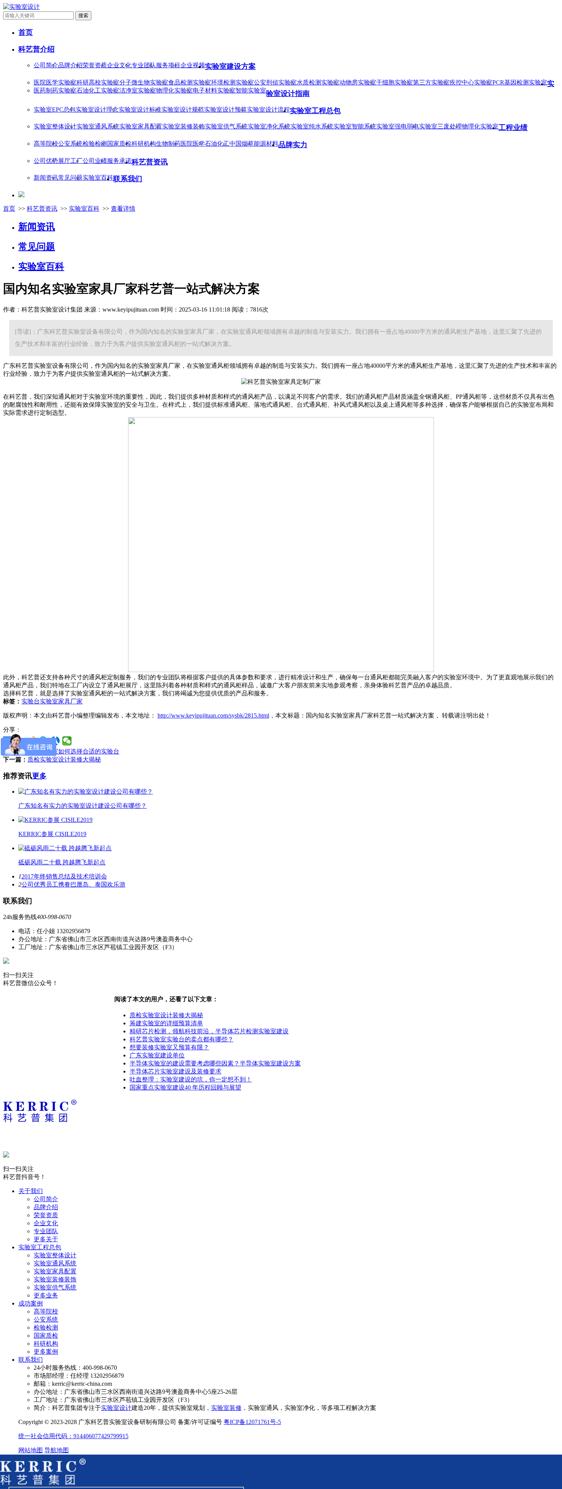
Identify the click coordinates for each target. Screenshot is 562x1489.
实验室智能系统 (354, 126)
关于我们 (30, 1191)
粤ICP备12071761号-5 (252, 1422)
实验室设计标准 (140, 109)
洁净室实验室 (137, 90)
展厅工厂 (70, 161)
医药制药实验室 (55, 90)
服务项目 (168, 65)
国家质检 (119, 143)
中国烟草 (241, 143)
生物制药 (168, 143)
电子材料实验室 (214, 90)
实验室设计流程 (268, 109)
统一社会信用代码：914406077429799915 (73, 1436)
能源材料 (266, 143)
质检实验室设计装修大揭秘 (64, 759)
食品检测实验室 (189, 82)
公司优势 (46, 161)
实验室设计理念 (97, 109)
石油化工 (217, 143)
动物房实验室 (357, 82)
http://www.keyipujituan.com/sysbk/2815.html (213, 715)
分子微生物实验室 (143, 82)
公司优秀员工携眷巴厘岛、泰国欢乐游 (73, 884)
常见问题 (70, 177)
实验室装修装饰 (183, 126)
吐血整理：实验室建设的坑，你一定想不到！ (191, 1079)
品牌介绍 (70, 65)
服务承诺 (119, 161)
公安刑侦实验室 (275, 82)
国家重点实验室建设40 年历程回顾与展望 (185, 1087)
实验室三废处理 (440, 126)
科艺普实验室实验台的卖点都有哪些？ (182, 1039)
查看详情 (123, 208)
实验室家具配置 (140, 126)
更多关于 (46, 1239)
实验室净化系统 (269, 126)
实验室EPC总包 (55, 109)
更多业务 (46, 1295)
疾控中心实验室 (471, 82)
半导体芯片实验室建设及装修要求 (175, 1071)
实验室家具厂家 (61, 701)
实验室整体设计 (55, 126)
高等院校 (46, 143)
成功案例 (30, 1303)
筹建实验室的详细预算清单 (166, 1023)
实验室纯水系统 (312, 126)
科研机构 (144, 143)
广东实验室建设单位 (157, 1055)
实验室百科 (98, 177)
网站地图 (30, 1450)
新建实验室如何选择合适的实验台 (73, 751)
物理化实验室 (174, 90)
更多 (39, 776)
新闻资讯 (46, 177)
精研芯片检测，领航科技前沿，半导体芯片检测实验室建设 (209, 1031)
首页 (9, 208)
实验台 (30, 701)
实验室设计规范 (182, 109)
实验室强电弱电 (397, 126)
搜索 (83, 15)
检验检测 (95, 143)
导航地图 (56, 1450)
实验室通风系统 (97, 126)
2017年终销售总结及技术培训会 (64, 876)
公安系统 (70, 143)
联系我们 (30, 1359)
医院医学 (192, 143)
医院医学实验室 (55, 82)
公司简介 (46, 65)
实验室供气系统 (226, 126)
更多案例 (46, 1351)
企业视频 (192, 65)
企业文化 (119, 65)
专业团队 (144, 65)
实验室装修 (226, 1408)
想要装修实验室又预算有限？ (169, 1047)
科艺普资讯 (42, 208)
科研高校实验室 (97, 82)
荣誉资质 (95, 65)
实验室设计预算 (225, 109)
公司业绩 (95, 161)
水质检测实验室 (318, 82)
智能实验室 (251, 90)
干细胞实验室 (394, 82)
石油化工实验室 (97, 90)
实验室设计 (116, 1408)
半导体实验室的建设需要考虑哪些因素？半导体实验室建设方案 (215, 1063)
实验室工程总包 (39, 1247)
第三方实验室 (431, 82)
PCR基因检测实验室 (519, 82)
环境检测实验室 (232, 82)
